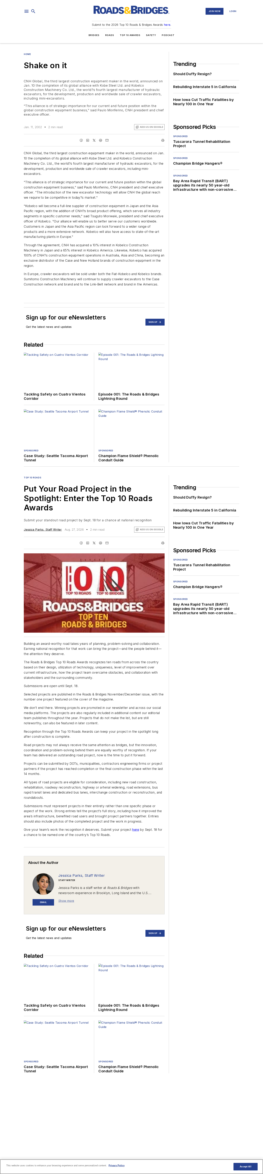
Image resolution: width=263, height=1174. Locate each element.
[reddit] (100, 140)
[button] (26, 11)
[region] (131, 1166)
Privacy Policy (117, 1165)
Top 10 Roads (32, 477)
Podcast (168, 35)
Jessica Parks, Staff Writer (43, 529)
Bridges (94, 35)
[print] (163, 140)
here (167, 24)
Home (27, 54)
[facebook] (81, 140)
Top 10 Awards (130, 35)
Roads (109, 35)
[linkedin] (87, 140)
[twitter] (94, 140)
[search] (33, 11)
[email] (107, 140)
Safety (151, 35)
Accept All (245, 1166)
